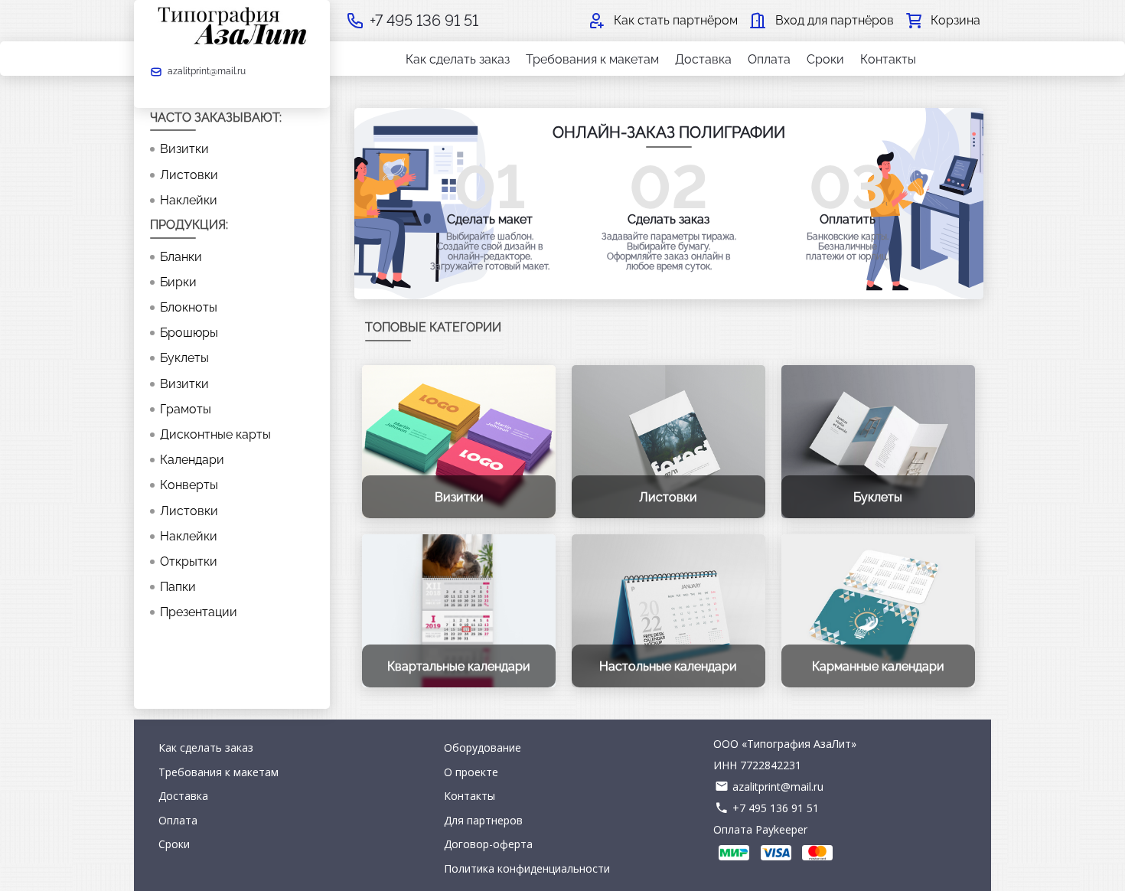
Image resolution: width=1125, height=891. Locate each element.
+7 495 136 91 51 (775, 808)
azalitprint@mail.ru (777, 786)
